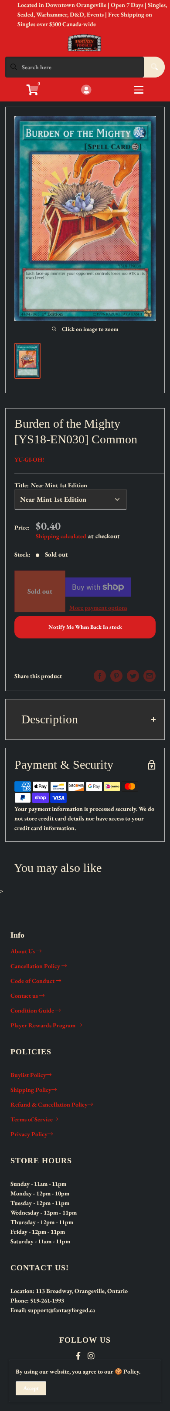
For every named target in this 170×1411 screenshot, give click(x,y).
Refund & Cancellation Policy (49, 1104)
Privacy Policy (29, 1134)
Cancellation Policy (35, 966)
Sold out (39, 591)
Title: (50, 485)
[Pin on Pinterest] (116, 676)
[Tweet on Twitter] (133, 676)
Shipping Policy (30, 1090)
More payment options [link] (98, 607)
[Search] (154, 67)
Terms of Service (31, 1119)
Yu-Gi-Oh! (29, 459)
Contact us (24, 995)
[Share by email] (149, 676)
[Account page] (86, 90)
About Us (23, 951)
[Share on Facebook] (100, 676)
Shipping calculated (61, 536)
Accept (31, 1388)
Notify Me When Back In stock (85, 627)
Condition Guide (32, 1010)
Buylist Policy (28, 1075)
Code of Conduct (33, 981)
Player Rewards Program (43, 1025)
